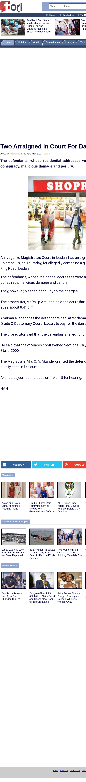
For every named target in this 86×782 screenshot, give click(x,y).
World (36, 42)
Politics (23, 42)
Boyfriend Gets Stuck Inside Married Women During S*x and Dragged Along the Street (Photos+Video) (39, 26)
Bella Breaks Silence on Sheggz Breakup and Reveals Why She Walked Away (70, 597)
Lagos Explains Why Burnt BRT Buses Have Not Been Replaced (13, 552)
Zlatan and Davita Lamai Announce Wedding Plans (11, 506)
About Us (64, 770)
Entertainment (53, 42)
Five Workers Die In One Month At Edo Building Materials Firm (69, 552)
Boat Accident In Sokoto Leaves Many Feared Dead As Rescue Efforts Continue (42, 554)
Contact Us (68, 15)
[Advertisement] (43, 94)
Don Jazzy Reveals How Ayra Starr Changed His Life (11, 596)
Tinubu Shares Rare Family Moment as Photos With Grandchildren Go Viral (41, 507)
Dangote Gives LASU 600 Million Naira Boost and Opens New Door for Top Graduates (42, 597)
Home (52, 15)
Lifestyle (70, 42)
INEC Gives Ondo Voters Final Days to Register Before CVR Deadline (68, 507)
